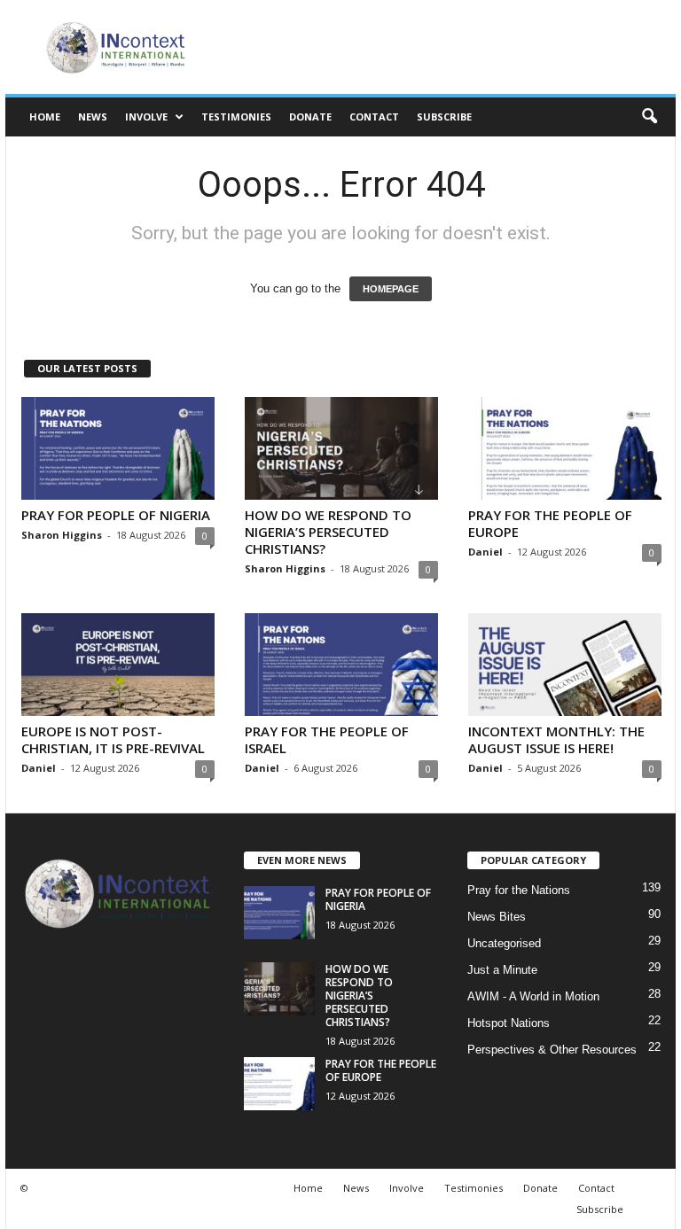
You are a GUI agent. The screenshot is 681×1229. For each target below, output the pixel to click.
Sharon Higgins (61, 534)
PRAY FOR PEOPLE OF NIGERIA (115, 515)
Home (44, 116)
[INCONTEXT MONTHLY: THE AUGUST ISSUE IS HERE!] (564, 664)
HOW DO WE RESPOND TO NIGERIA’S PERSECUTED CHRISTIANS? (328, 531)
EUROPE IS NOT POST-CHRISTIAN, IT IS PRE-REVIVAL (113, 739)
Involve (146, 116)
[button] (649, 116)
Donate (310, 116)
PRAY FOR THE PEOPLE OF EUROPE (550, 523)
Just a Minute (502, 969)
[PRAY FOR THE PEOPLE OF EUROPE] (564, 448)
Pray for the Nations (518, 890)
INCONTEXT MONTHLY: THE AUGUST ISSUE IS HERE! (556, 739)
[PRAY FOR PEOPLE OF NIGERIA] (118, 448)
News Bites (496, 916)
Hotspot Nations (508, 1023)
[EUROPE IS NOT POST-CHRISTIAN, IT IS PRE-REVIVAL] (118, 664)
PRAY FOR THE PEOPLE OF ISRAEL (327, 739)
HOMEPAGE (391, 289)
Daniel (485, 551)
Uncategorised (504, 943)
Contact (374, 116)
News (92, 116)
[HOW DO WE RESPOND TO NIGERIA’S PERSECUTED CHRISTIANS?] (341, 448)
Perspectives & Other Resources (552, 1049)
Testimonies (236, 116)
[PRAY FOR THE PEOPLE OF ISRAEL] (341, 664)
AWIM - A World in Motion (533, 996)
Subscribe (444, 116)
